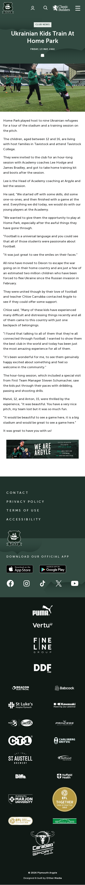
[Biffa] (20, 776)
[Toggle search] (45, 8)
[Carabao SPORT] (42, 843)
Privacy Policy (25, 502)
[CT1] (20, 740)
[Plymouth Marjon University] (20, 799)
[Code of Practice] (64, 799)
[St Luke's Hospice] (20, 705)
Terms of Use (23, 510)
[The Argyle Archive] (64, 821)
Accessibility (23, 519)
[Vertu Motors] (42, 625)
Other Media (54, 878)
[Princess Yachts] (64, 722)
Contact (17, 493)
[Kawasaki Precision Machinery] (64, 705)
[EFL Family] (20, 821)
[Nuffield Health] (64, 776)
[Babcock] (64, 688)
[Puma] (42, 611)
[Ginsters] (20, 722)
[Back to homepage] (8, 8)
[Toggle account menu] (33, 8)
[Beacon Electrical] (20, 688)
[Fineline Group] (42, 645)
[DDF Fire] (42, 668)
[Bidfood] (64, 758)
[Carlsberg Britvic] (64, 741)
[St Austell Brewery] (20, 758)
